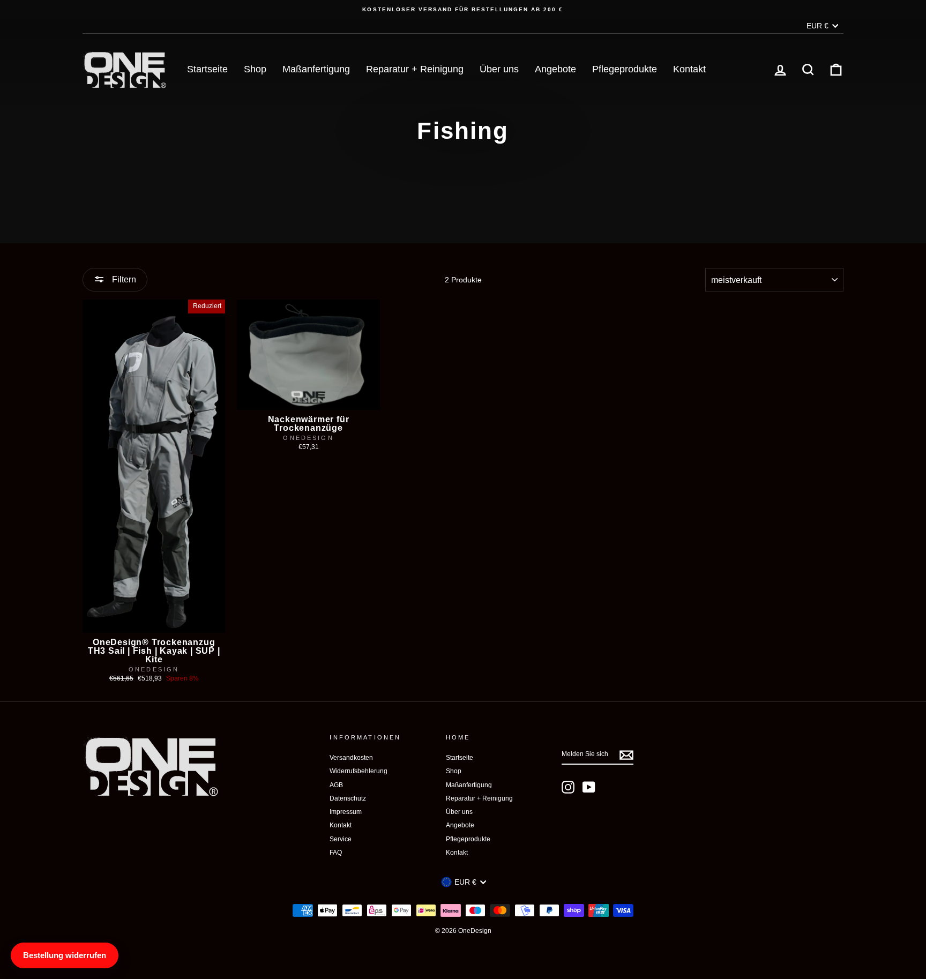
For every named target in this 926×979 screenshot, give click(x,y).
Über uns (499, 69)
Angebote (555, 69)
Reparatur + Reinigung (415, 69)
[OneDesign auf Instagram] (568, 787)
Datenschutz (348, 798)
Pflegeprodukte (624, 69)
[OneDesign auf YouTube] (589, 787)
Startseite (207, 69)
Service (341, 839)
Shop (255, 69)
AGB (336, 785)
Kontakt (689, 69)
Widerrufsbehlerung (358, 771)
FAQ (336, 852)
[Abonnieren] (626, 755)
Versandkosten (351, 757)
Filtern (123, 279)
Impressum (346, 812)
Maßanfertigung (316, 69)
